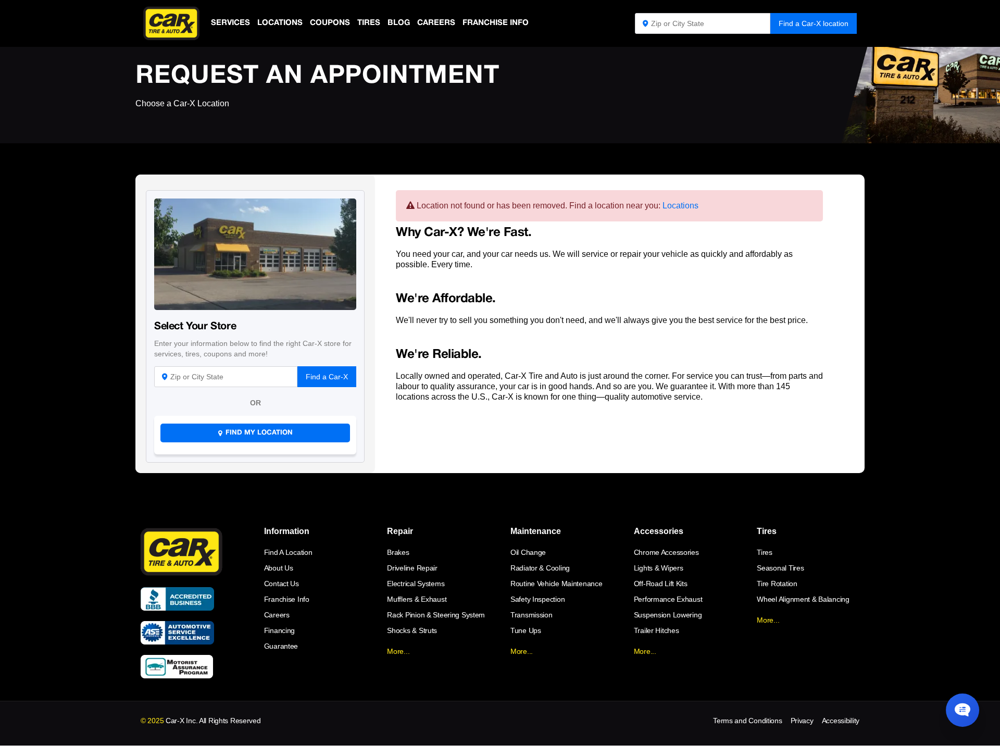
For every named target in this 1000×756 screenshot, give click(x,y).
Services (230, 23)
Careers (436, 23)
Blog (399, 23)
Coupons (330, 23)
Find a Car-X (327, 377)
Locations (280, 23)
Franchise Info (496, 23)
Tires (368, 23)
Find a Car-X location (813, 23)
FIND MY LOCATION (259, 433)
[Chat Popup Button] (962, 710)
